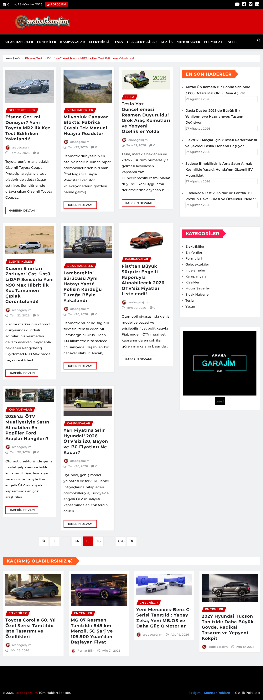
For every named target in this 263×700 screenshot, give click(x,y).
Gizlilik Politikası (247, 693)
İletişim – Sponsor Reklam (209, 693)
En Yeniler (193, 252)
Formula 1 (213, 42)
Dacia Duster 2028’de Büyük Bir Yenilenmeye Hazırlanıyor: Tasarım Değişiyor (215, 116)
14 (77, 541)
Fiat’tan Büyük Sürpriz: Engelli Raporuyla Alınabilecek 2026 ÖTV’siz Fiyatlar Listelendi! (143, 280)
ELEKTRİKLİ (99, 42)
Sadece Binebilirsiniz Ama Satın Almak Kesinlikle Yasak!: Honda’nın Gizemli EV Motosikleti (219, 169)
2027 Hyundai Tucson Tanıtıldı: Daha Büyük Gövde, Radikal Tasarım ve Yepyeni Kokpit (228, 627)
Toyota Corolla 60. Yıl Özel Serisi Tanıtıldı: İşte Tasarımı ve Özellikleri (30, 628)
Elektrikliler (194, 246)
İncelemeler (195, 270)
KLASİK (167, 42)
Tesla (118, 42)
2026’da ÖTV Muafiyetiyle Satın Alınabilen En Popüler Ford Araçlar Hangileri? (27, 427)
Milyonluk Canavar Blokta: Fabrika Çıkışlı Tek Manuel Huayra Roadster (86, 125)
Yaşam (191, 306)
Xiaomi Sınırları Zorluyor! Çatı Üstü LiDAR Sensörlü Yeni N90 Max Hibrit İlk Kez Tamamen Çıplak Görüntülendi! (29, 285)
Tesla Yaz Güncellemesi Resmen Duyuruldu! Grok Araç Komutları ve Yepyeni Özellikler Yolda (146, 117)
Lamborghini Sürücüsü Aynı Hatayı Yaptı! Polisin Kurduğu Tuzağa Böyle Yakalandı (83, 286)
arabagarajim (21, 147)
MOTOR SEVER (188, 42)
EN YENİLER (46, 42)
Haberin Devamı (21, 210)
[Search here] (258, 40)
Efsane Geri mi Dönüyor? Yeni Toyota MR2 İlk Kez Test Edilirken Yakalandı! (79, 58)
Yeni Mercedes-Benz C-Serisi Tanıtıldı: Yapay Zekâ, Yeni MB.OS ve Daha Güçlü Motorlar (163, 618)
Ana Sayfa (13, 58)
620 (121, 541)
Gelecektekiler (142, 42)
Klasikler (192, 282)
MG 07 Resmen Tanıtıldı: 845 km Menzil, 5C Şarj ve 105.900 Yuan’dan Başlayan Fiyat (92, 631)
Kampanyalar (72, 42)
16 (99, 541)
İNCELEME (235, 42)
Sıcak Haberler (19, 42)
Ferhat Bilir (86, 650)
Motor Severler (197, 288)
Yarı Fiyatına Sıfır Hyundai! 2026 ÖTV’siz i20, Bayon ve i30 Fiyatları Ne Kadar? (86, 441)
